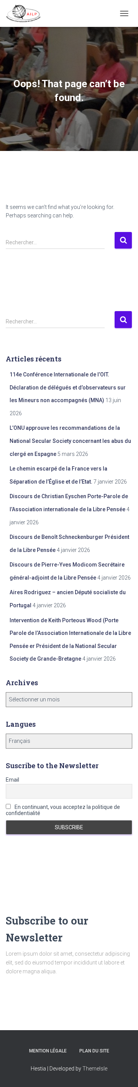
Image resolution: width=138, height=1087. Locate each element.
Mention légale (48, 1051)
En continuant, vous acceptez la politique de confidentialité (63, 810)
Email (12, 780)
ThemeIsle (94, 1068)
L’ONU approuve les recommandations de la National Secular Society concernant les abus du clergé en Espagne (70, 441)
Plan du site (94, 1051)
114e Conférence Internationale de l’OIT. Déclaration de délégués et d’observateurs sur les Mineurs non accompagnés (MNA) (68, 387)
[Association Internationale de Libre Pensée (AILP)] (26, 13)
